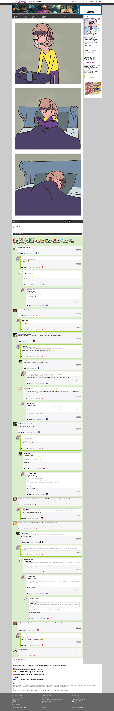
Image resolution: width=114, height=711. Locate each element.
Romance (47, 690)
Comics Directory (21, 14)
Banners (14, 701)
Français (18, 240)
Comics (27, 14)
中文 (72, 242)
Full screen (37, 17)
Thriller (58, 690)
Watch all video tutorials (90, 80)
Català (44, 240)
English (25, 240)
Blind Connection (81, 685)
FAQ (43, 700)
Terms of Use (45, 703)
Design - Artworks (21, 690)
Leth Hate (49, 686)
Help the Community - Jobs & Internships (52, 699)
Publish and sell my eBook (78, 699)
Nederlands (30, 242)
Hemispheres (21, 685)
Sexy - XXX (53, 690)
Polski (24, 243)
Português (40, 242)
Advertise (14, 703)
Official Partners (16, 704)
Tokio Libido (57, 685)
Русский (65, 242)
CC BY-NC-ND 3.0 (78, 702)
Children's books (40, 690)
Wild (65, 686)
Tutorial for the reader (47, 698)
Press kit (14, 700)
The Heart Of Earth (72, 685)
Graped (94, 685)
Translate (78, 250)
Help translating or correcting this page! (93, 76)
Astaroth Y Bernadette (39, 686)
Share (27, 17)
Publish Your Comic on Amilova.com (80, 698)
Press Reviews (15, 699)
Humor (34, 690)
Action (14, 690)
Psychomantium (49, 685)
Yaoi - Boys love (64, 690)
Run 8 (54, 686)
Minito (33, 14)
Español (59, 240)
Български (56, 242)
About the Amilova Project (18, 698)
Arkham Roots (63, 685)
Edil (46, 686)
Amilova (15, 685)
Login (79, 1)
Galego (66, 240)
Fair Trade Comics (76, 700)
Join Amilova (73, 1)
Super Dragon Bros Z (40, 685)
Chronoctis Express (29, 685)
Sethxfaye (88, 685)
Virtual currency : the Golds (48, 701)
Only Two (31, 686)
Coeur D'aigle (59, 686)
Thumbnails (48, 17)
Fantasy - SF (29, 690)
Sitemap (44, 707)
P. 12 (41, 14)
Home (14, 14)
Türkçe (48, 242)
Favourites (18, 17)
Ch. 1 (37, 14)
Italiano (21, 242)
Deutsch (51, 240)
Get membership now (49, 4)
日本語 (17, 243)
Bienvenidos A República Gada (20, 686)
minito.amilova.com (89, 52)
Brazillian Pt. (35, 240)
